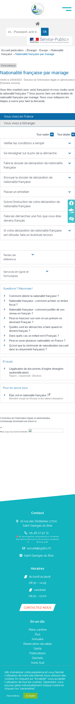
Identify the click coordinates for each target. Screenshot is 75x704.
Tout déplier (64, 134)
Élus (37, 634)
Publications (37, 653)
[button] (37, 143)
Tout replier (43, 134)
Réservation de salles (37, 644)
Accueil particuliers (12, 50)
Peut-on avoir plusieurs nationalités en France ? (37, 340)
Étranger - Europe (38, 50)
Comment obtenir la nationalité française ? (34, 295)
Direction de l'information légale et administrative (26, 418)
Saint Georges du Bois (39, 555)
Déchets (37, 658)
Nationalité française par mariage (34, 54)
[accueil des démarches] (37, 23)
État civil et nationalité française (28, 395)
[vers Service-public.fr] (49, 40)
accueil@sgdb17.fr (39, 548)
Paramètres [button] (13, 695)
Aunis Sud (37, 662)
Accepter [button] (30, 695)
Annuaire (37, 639)
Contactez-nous (37, 607)
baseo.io (32, 421)
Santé (38, 648)
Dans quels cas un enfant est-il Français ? (34, 335)
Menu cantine (38, 629)
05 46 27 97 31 (39, 533)
